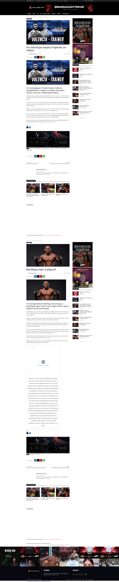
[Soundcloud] (80, 574)
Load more (82, 117)
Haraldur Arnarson (57, 148)
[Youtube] (92, 1)
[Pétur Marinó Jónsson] (27, 54)
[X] (88, 1)
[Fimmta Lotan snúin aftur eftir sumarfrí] (76, 70)
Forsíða (31, 18)
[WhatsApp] (44, 57)
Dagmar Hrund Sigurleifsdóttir (35, 148)
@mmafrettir (67, 545)
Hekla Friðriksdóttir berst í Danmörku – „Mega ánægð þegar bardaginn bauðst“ (85, 88)
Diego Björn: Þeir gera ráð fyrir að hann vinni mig (60, 163)
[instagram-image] (10, 556)
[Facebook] (85, 1)
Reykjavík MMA (29, 150)
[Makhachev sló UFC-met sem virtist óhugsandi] (63, 188)
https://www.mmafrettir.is (40, 171)
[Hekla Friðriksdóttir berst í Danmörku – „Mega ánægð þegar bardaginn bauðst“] (76, 88)
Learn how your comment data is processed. (51, 235)
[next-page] (29, 199)
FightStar (51, 148)
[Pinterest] (41, 57)
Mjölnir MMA (64, 148)
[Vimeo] (90, 1)
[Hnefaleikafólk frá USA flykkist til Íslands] (76, 76)
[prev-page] (27, 199)
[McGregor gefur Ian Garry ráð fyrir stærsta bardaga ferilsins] (76, 113)
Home (27, 16)
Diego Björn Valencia (45, 148)
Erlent (30, 16)
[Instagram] (86, 1)
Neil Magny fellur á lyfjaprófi (32, 163)
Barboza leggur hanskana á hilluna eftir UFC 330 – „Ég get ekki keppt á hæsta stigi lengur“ (32, 195)
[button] (91, 13)
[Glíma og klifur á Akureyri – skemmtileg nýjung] (76, 107)
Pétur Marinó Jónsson (33, 53)
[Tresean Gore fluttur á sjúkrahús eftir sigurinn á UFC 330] (48, 188)
